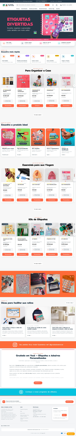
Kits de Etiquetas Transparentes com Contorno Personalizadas (22, 239)
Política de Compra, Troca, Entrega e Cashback (25, 416)
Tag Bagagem (21, 184)
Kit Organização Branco (7, 91)
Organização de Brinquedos (36, 91)
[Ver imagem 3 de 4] (23, 235)
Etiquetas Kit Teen (51, 239)
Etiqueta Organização (21, 91)
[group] (38, 24)
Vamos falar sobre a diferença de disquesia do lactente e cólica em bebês (62, 328)
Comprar (37, 105)
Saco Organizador (65, 90)
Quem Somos (23, 413)
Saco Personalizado (52, 184)
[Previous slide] (3, 284)
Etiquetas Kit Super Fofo (7, 239)
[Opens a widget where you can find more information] (71, 433)
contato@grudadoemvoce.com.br (39, 414)
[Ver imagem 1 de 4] (7, 235)
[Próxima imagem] (13, 81)
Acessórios (58, 8)
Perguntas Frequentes (24, 409)
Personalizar (8, 105)
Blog (21, 411)
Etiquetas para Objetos (33, 8)
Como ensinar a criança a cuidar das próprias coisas (12, 328)
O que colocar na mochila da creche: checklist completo (36, 328)
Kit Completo (64, 239)
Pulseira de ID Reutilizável (6, 185)
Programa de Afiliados (24, 420)
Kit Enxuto (34, 239)
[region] (38, 24)
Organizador (50, 90)
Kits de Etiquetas (24, 8)
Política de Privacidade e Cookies (25, 419)
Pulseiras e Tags (51, 8)
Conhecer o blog (69, 401)
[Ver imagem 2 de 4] (66, 235)
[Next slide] (72, 284)
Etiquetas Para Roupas (43, 8)
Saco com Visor (36, 184)
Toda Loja (18, 8)
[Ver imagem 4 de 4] (9, 235)
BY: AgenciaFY (42, 433)
